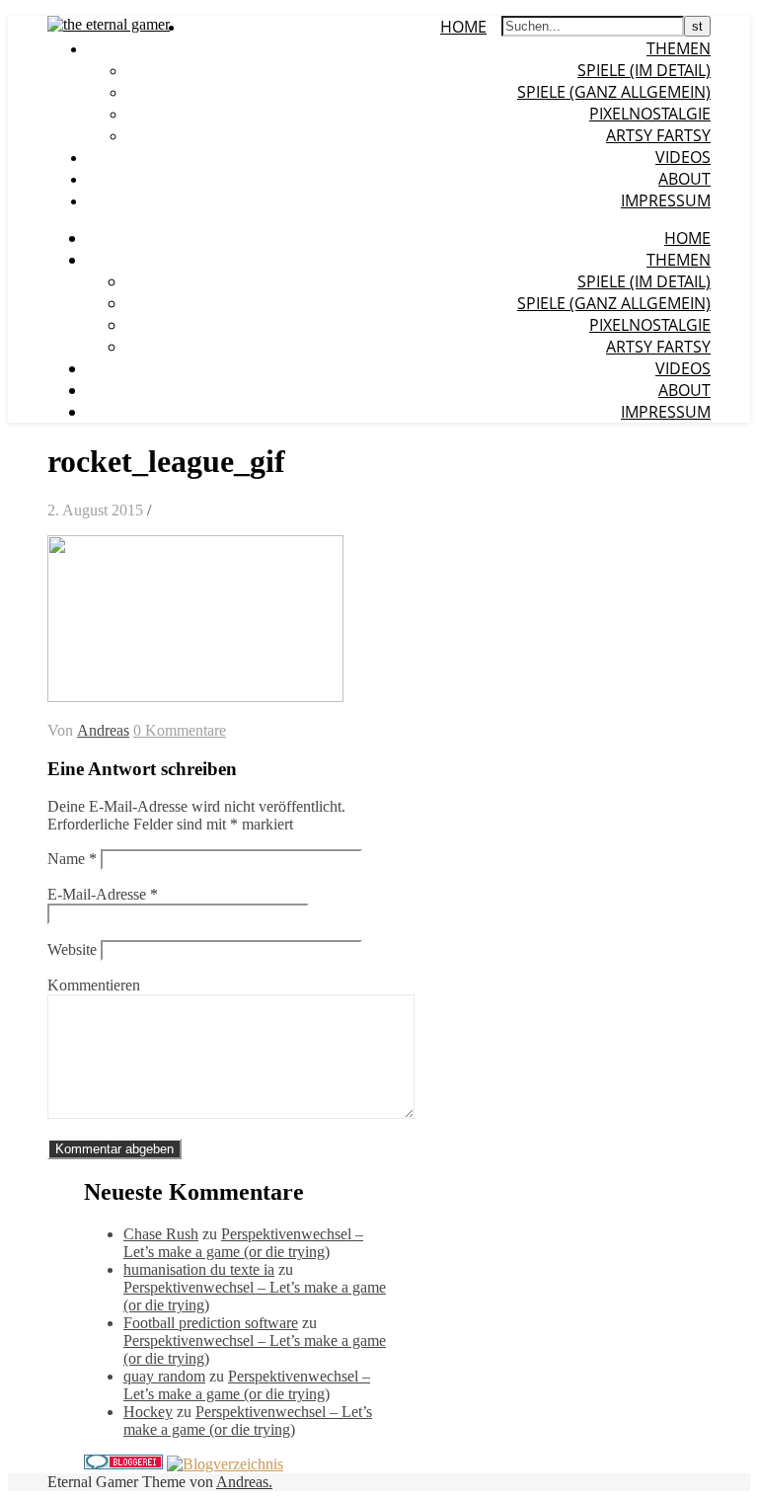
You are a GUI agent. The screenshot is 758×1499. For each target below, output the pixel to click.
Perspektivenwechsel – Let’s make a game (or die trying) (243, 1242)
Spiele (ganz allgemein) (614, 92)
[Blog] (225, 1464)
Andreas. (244, 1481)
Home (463, 27)
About (684, 179)
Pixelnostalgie (650, 113)
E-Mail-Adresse (102, 894)
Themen (678, 48)
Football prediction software (210, 1322)
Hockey (148, 1411)
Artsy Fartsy (658, 135)
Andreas (103, 730)
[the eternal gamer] (108, 24)
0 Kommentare (179, 730)
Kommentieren (93, 985)
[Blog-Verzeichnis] (123, 1464)
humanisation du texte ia (198, 1269)
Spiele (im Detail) (644, 70)
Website (72, 949)
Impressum (666, 200)
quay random (164, 1376)
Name (72, 858)
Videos (683, 157)
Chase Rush (160, 1233)
